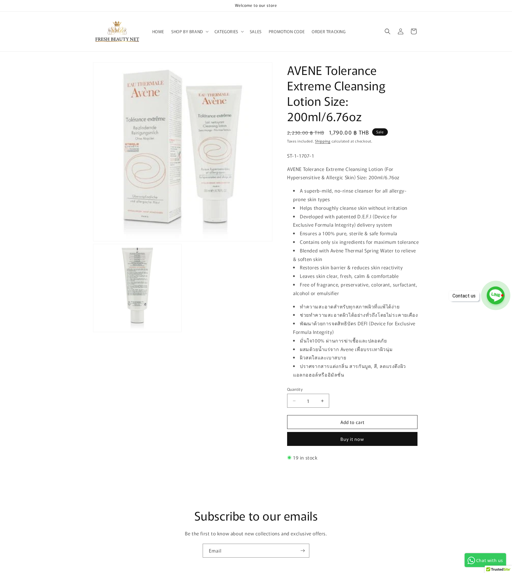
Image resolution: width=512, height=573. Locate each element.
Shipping (322, 140)
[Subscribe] (302, 551)
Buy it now (352, 439)
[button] (189, 31)
